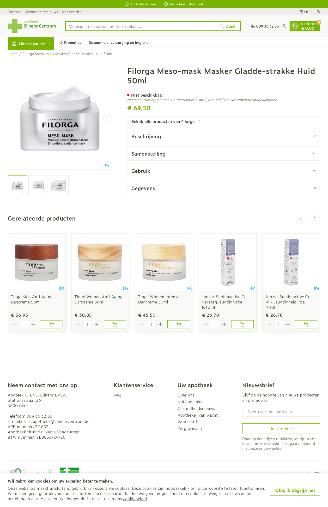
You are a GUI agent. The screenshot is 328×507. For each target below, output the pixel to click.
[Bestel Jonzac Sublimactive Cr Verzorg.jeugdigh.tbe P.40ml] (242, 324)
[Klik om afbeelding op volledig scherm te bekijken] (60, 117)
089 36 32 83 (39, 416)
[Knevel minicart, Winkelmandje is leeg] (295, 26)
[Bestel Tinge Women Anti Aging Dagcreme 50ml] (115, 324)
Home (13, 53)
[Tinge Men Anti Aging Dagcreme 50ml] (36, 262)
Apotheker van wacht (197, 415)
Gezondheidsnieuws (41, 11)
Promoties (72, 42)
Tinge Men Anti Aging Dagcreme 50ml (32, 299)
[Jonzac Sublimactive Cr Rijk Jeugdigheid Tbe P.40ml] (291, 262)
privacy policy (270, 448)
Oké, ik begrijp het (295, 490)
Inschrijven (281, 428)
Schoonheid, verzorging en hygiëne (118, 42)
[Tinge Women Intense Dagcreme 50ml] (164, 262)
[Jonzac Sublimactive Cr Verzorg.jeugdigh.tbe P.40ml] (227, 262)
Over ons (185, 394)
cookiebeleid (135, 498)
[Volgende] (107, 118)
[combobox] (140, 26)
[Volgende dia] (314, 218)
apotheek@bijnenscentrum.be (61, 421)
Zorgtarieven (189, 428)
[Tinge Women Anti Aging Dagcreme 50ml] (100, 262)
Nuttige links (189, 401)
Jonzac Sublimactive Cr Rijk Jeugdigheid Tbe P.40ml (288, 302)
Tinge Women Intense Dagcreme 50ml (158, 299)
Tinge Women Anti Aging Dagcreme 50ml (98, 299)
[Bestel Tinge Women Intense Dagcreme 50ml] (178, 324)
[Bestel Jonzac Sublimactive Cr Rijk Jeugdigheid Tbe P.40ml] (306, 324)
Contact (14, 11)
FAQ (117, 394)
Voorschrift (71, 11)
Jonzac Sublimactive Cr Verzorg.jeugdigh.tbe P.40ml (224, 302)
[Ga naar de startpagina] (32, 26)
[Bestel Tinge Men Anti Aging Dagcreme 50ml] (51, 324)
